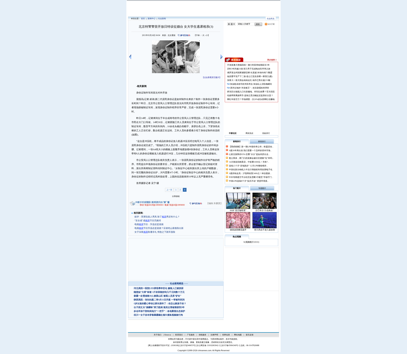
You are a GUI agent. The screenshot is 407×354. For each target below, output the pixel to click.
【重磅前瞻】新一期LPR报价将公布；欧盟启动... (251, 146)
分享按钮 (176, 196)
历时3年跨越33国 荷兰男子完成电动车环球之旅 (248, 69)
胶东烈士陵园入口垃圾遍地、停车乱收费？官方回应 (251, 91)
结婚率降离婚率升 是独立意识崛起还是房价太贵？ (250, 95)
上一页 (169, 190)
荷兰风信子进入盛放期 (264, 230)
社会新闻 (162, 18)
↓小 (206, 35)
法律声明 (214, 335)
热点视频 (237, 236)
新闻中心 (151, 18)
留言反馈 (249, 335)
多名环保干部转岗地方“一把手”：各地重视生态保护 (159, 311)
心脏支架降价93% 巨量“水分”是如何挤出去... (249, 154)
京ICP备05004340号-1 (231, 345)
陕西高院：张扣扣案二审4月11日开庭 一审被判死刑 (159, 300)
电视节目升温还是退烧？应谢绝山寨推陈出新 (159, 228)
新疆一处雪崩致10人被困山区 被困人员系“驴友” (157, 296)
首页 (143, 18)
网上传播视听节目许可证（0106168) (164, 345)
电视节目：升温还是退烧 (149, 224)
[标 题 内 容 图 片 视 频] (231, 24)
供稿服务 (202, 335)
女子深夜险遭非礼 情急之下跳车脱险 (155, 232)
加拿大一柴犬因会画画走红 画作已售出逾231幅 (248, 80)
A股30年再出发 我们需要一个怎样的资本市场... (250, 150)
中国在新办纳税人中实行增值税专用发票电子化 (250, 169)
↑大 (203, 35)
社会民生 (271, 18)
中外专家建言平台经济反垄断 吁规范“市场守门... (251, 177)
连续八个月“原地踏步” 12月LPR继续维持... (248, 166)
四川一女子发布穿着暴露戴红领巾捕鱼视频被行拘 (158, 315)
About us (167, 335)
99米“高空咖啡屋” (238, 210)
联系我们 (179, 335)
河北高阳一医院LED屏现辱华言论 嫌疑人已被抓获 (158, 288)
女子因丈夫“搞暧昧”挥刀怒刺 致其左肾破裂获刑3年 (159, 307)
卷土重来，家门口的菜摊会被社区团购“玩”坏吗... (251, 158)
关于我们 (157, 335)
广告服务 (191, 335)
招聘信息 (226, 335)
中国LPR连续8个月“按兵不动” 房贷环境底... (249, 181)
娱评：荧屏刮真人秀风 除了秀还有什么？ (157, 217)
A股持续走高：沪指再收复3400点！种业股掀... (250, 173)
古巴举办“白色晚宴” (264, 210)
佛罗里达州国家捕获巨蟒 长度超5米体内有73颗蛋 (249, 72)
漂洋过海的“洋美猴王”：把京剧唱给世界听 (249, 88)
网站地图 (238, 335)
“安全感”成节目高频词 (148, 220)
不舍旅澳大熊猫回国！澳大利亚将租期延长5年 (248, 65)
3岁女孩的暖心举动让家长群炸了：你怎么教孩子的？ (160, 303)
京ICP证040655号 (188, 345)
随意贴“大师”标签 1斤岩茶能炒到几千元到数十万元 (159, 292)
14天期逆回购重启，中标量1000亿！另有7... (249, 162)
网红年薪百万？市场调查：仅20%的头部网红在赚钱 (251, 99)
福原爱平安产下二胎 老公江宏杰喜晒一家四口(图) (249, 76)
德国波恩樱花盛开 (238, 230)
